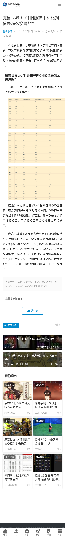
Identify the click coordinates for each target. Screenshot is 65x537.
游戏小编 (7, 31)
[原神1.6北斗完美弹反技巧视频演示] (17, 390)
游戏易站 (23, 528)
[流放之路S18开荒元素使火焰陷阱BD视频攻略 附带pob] (47, 463)
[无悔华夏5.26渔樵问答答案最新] (17, 463)
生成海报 (12, 325)
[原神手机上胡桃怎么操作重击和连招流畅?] (47, 390)
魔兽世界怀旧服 (13, 298)
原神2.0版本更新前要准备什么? (46, 441)
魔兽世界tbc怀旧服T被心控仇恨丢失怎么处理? (17, 441)
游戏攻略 (50, 31)
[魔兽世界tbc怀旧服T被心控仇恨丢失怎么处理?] (17, 427)
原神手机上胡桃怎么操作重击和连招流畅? (47, 405)
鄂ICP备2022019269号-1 (49, 528)
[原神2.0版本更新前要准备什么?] (47, 427)
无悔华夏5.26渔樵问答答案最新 (17, 477)
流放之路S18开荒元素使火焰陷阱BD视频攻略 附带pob (48, 478)
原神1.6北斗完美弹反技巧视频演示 (17, 405)
